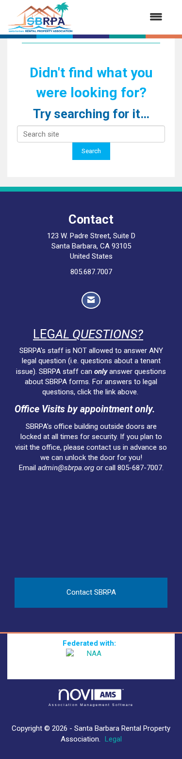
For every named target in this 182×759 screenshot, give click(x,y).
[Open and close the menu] (122, 17)
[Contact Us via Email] (91, 300)
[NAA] (91, 661)
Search (91, 151)
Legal (113, 739)
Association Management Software (91, 704)
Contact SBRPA (91, 592)
